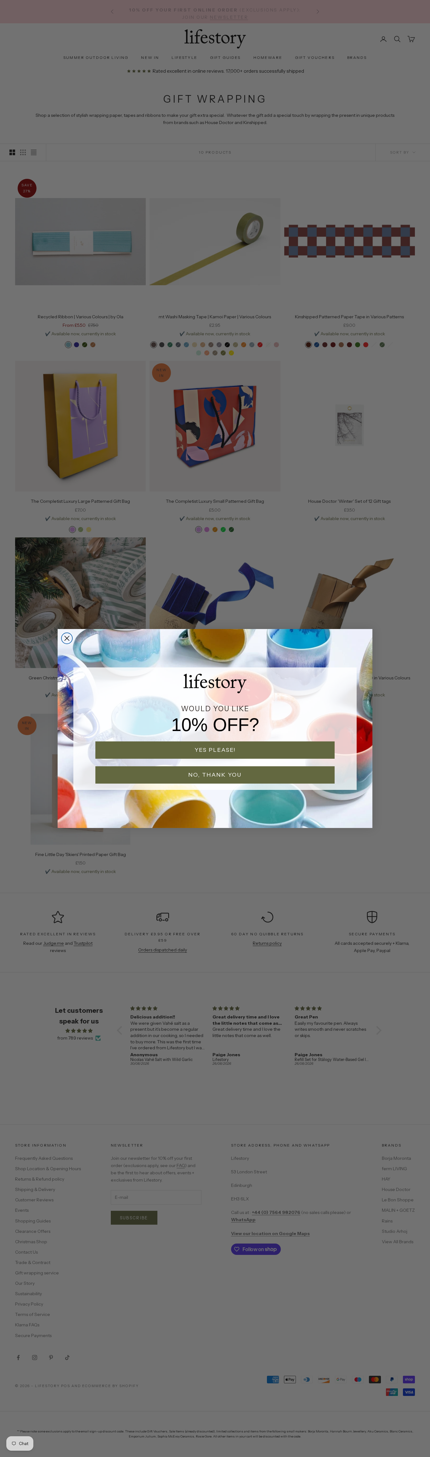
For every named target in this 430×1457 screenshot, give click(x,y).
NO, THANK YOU (215, 774)
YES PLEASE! (215, 749)
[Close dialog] (66, 638)
